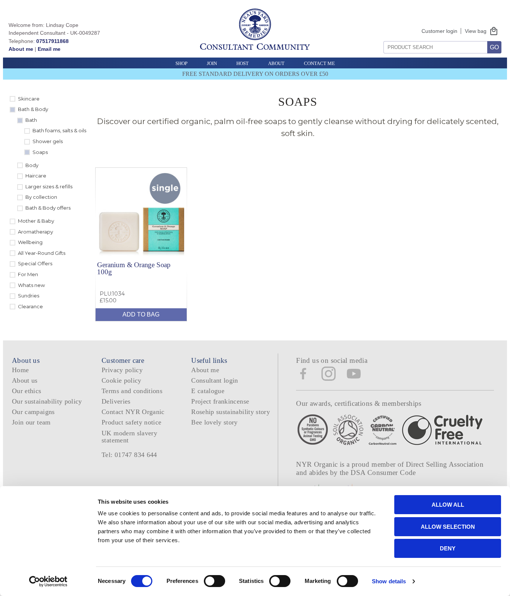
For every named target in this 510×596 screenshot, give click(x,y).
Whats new (31, 285)
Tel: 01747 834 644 (129, 454)
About (276, 63)
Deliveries (116, 401)
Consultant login (214, 380)
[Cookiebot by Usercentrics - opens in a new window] (48, 581)
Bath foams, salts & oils (59, 130)
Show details (389, 581)
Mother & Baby (36, 221)
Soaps (40, 152)
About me (21, 49)
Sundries (28, 296)
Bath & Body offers (48, 208)
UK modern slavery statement (129, 436)
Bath (31, 120)
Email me (49, 49)
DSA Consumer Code (383, 472)
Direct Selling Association (444, 464)
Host (242, 63)
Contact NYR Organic (133, 412)
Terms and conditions (132, 391)
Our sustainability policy (47, 401)
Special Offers (35, 263)
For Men (28, 274)
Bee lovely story (214, 422)
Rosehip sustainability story (230, 412)
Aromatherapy (35, 232)
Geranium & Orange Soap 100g (134, 268)
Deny (447, 548)
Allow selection (448, 527)
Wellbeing (30, 242)
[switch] (214, 581)
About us (25, 380)
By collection (41, 197)
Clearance (30, 306)
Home (20, 370)
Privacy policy (122, 370)
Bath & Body (33, 109)
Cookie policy (122, 380)
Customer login (439, 31)
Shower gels (47, 141)
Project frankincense (220, 401)
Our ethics (26, 391)
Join (212, 63)
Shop (181, 63)
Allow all (448, 504)
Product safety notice (131, 422)
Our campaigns (33, 412)
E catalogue (207, 391)
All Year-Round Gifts (41, 253)
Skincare (29, 99)
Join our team (31, 422)
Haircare (35, 176)
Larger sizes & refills (48, 186)
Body (31, 165)
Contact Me (319, 63)
